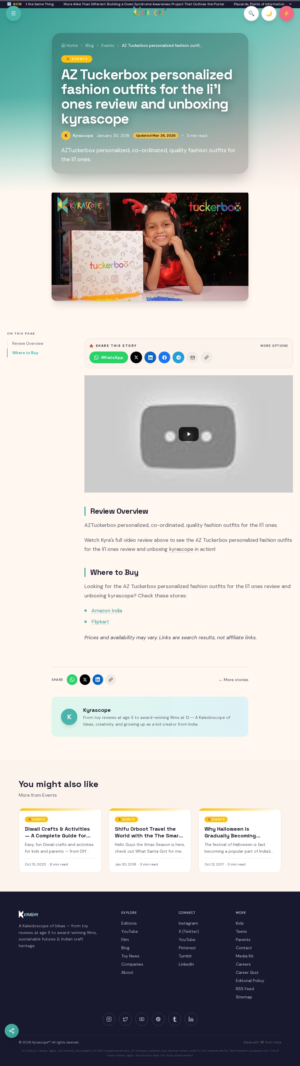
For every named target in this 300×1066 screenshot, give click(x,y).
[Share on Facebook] (164, 357)
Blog (125, 947)
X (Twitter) (189, 931)
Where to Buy (25, 352)
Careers (243, 964)
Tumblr (185, 956)
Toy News (130, 956)
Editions (129, 923)
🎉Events (77, 59)
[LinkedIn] (191, 1019)
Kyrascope (83, 135)
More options (274, 346)
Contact (244, 947)
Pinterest (187, 947)
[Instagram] (109, 1019)
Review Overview (27, 343)
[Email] (192, 357)
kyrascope (181, 549)
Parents (243, 939)
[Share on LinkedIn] (150, 357)
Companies (132, 964)
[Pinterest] (158, 1019)
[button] (188, 434)
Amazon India (106, 610)
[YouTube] (141, 1019)
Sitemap (244, 997)
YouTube (129, 931)
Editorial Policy (250, 980)
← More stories (233, 679)
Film (125, 939)
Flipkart (100, 621)
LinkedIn (186, 964)
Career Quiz (247, 972)
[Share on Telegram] (178, 357)
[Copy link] (206, 357)
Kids (240, 923)
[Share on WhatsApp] (72, 679)
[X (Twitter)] (125, 1019)
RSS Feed (245, 988)
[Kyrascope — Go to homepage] (149, 12)
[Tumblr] (174, 1019)
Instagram (188, 923)
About (127, 972)
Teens (241, 931)
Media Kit (245, 956)
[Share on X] (136, 357)
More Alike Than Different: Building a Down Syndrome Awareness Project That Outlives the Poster (132, 4)
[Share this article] (12, 1031)
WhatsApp (112, 357)
